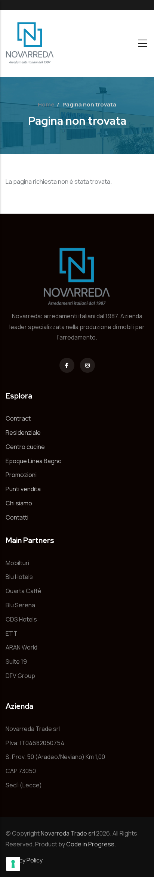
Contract (18, 418)
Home (46, 104)
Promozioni (21, 475)
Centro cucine (25, 447)
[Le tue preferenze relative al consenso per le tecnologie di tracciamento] (13, 864)
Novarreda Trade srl (68, 833)
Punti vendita (23, 489)
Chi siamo (19, 503)
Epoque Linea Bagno (34, 461)
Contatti (17, 517)
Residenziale (23, 432)
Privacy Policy (24, 860)
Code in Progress (90, 844)
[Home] (30, 43)
